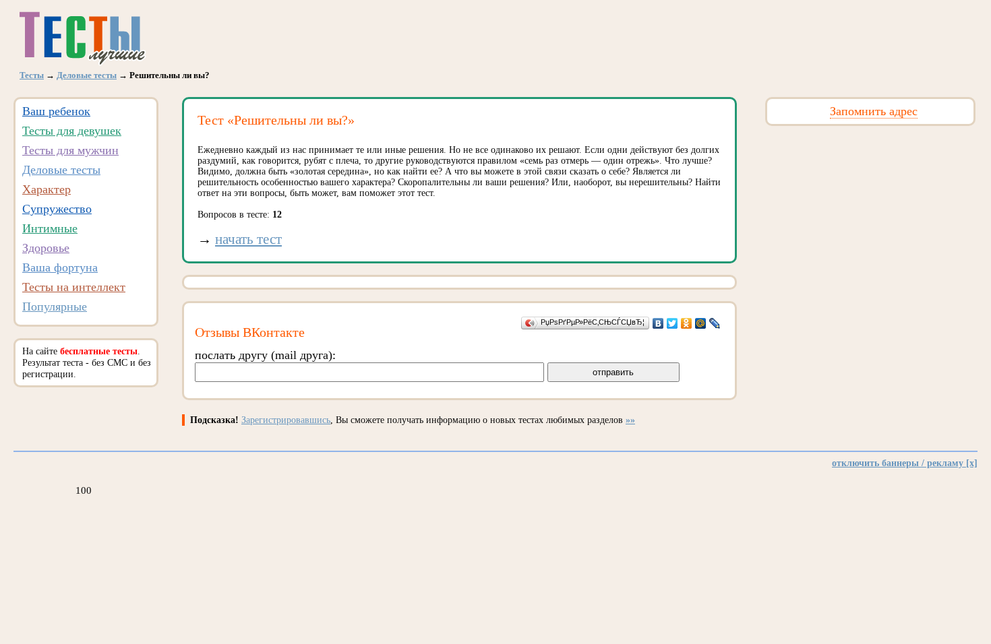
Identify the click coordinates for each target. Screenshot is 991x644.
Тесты (32, 75)
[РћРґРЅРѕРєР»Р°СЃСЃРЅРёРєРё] (687, 323)
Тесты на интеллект (73, 287)
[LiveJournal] (715, 323)
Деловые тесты (87, 75)
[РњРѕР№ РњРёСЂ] (701, 323)
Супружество (57, 209)
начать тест (248, 239)
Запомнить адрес (874, 111)
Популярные (54, 306)
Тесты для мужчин (70, 150)
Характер (46, 189)
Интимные (50, 228)
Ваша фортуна (60, 267)
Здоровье (45, 248)
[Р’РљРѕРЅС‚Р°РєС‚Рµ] (658, 323)
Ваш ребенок (56, 111)
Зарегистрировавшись (285, 419)
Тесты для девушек (71, 130)
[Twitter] (672, 323)
